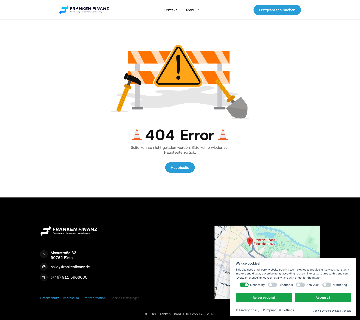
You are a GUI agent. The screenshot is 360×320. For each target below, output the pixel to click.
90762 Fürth (62, 257)
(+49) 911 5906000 (69, 277)
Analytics (312, 284)
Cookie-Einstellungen (124, 298)
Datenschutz (49, 298)
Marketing (340, 284)
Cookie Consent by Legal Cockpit (332, 310)
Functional (285, 284)
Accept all (323, 297)
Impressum (71, 298)
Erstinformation (94, 298)
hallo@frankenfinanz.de (70, 266)
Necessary (257, 284)
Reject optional (264, 297)
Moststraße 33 (64, 252)
